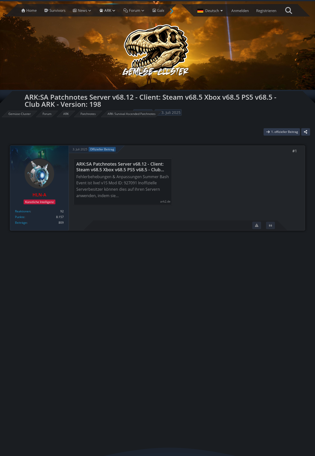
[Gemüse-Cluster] (156, 52)
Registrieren (266, 10)
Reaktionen (22, 211)
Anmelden (240, 10)
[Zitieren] (270, 225)
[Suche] (288, 10)
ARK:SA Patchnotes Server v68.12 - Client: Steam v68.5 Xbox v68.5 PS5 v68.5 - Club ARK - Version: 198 (120, 167)
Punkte (19, 217)
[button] (211, 10)
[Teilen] (305, 132)
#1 (294, 150)
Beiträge (21, 222)
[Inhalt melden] (256, 225)
